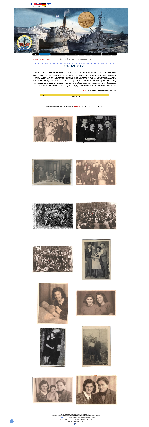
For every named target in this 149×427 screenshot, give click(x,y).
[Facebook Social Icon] (75, 424)
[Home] (12, 421)
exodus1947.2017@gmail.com (75, 421)
